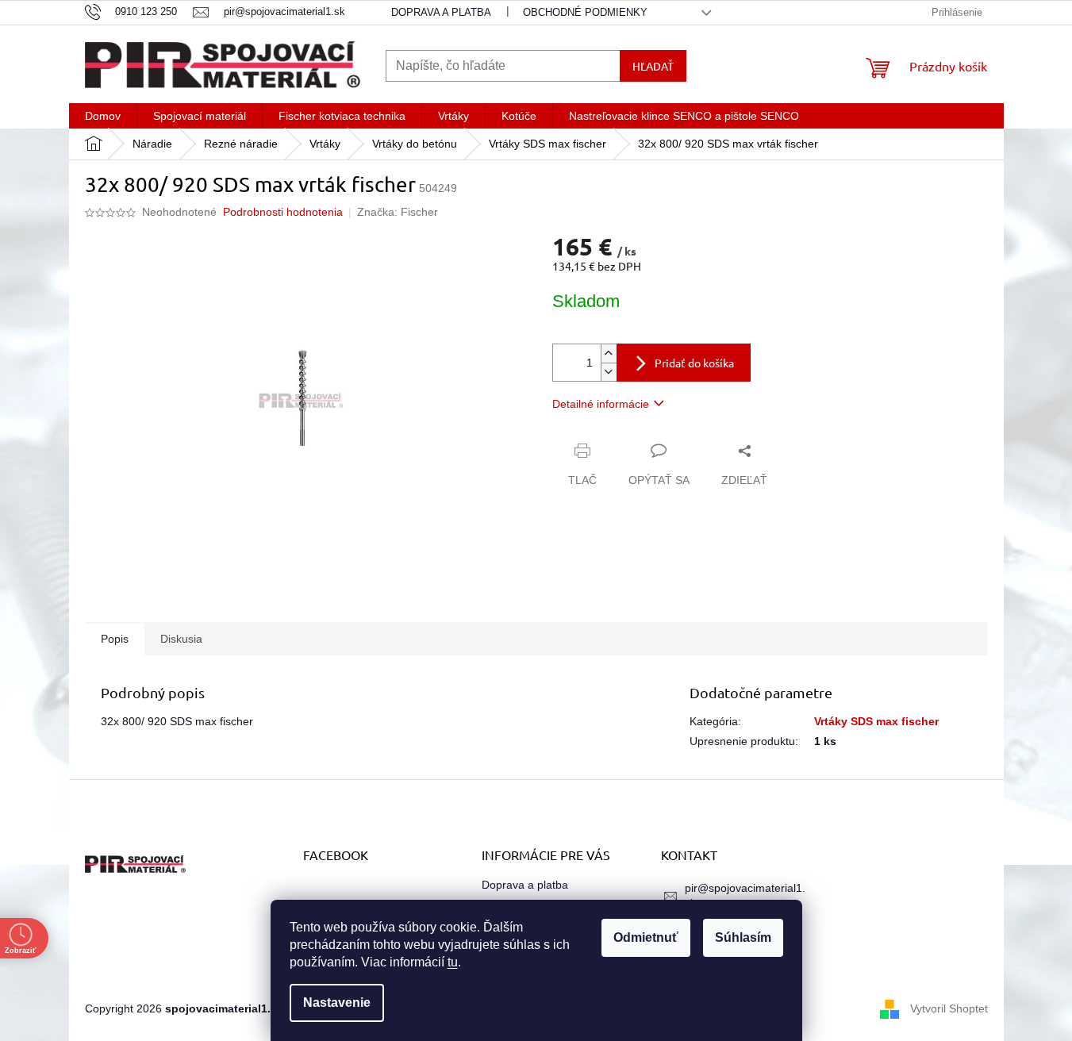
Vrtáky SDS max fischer (876, 721)
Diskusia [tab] (181, 638)
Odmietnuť (645, 937)
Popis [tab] (115, 638)
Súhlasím (743, 937)
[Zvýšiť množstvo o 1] (609, 353)
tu (453, 962)
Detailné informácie (600, 404)
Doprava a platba (441, 12)
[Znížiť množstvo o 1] (609, 372)
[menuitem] (102, 116)
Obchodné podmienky (585, 12)
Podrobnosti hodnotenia (283, 212)
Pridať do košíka (694, 362)
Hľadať (653, 66)
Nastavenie (337, 1002)
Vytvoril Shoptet (949, 1007)
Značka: (397, 212)
